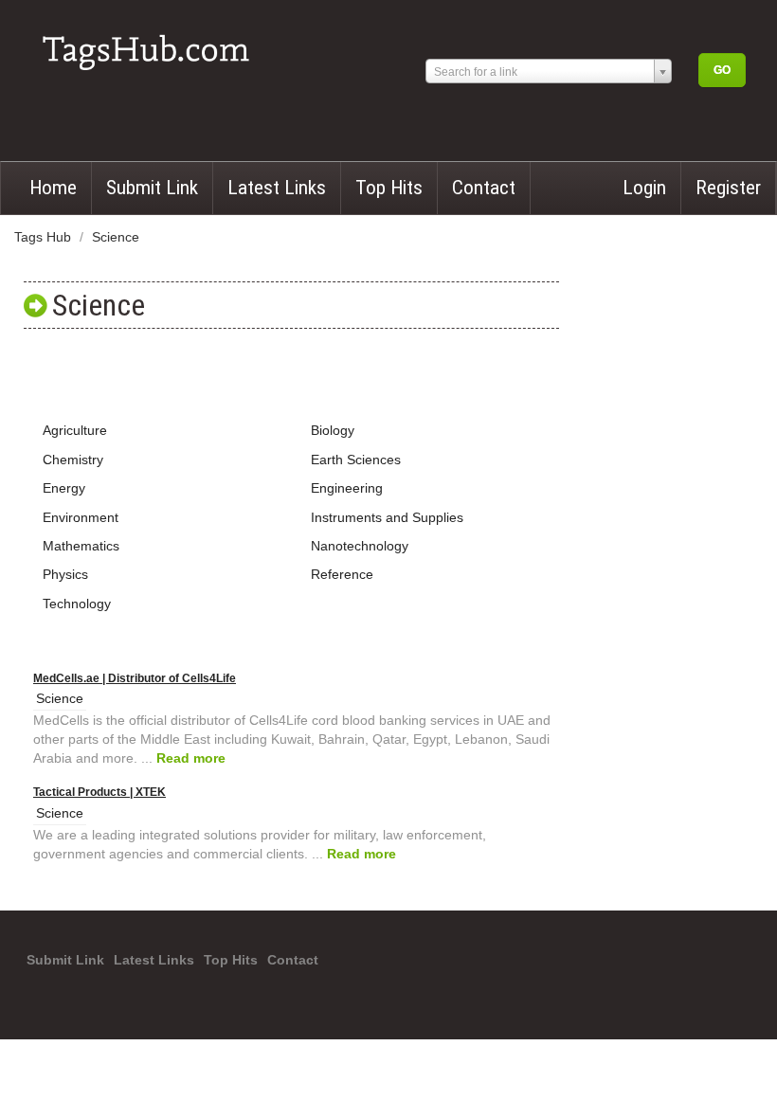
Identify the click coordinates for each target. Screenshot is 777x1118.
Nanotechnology (359, 545)
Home (53, 187)
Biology (332, 430)
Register (728, 187)
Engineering (347, 488)
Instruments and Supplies (387, 517)
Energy (64, 488)
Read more (191, 758)
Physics (65, 574)
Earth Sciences (356, 459)
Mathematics (81, 545)
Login (644, 187)
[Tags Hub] (151, 45)
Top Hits (389, 187)
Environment (80, 517)
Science (115, 236)
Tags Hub (44, 236)
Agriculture (75, 430)
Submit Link (152, 187)
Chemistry (73, 459)
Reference (342, 574)
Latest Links (276, 187)
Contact (483, 187)
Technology (77, 603)
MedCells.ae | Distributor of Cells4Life (134, 678)
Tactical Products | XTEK (99, 792)
